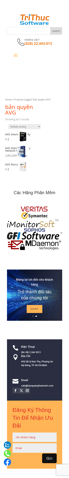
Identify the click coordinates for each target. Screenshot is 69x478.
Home (8, 99)
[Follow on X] (21, 391)
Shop (34, 309)
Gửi (49, 458)
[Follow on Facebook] (15, 391)
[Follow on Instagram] (27, 391)
